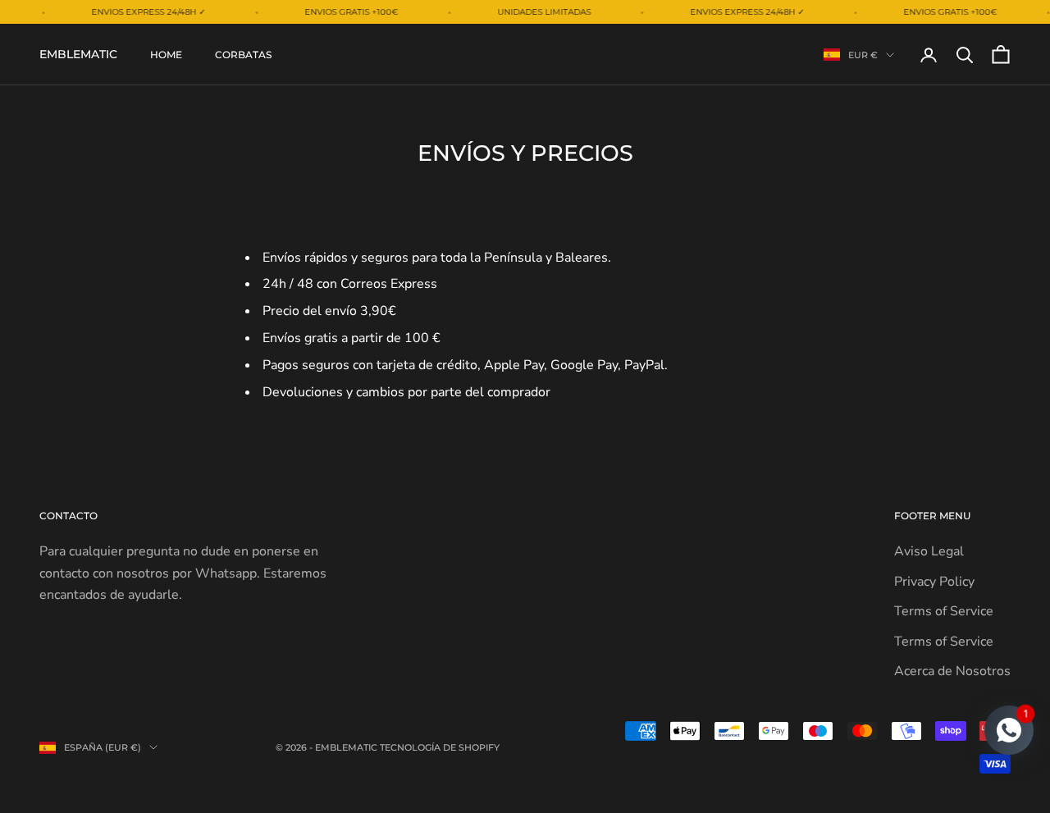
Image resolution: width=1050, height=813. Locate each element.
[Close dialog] (834, 172)
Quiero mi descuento (689, 507)
